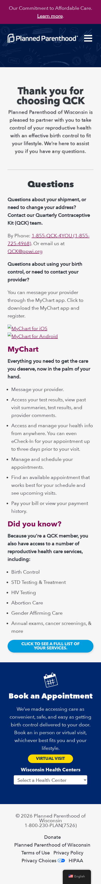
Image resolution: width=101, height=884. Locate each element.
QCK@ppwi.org (25, 251)
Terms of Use (35, 853)
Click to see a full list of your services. (50, 646)
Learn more (50, 16)
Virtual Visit (50, 759)
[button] (88, 38)
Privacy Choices (39, 860)
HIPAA (76, 860)
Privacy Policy (68, 853)
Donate (52, 837)
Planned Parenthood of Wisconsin (52, 845)
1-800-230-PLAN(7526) (51, 825)
